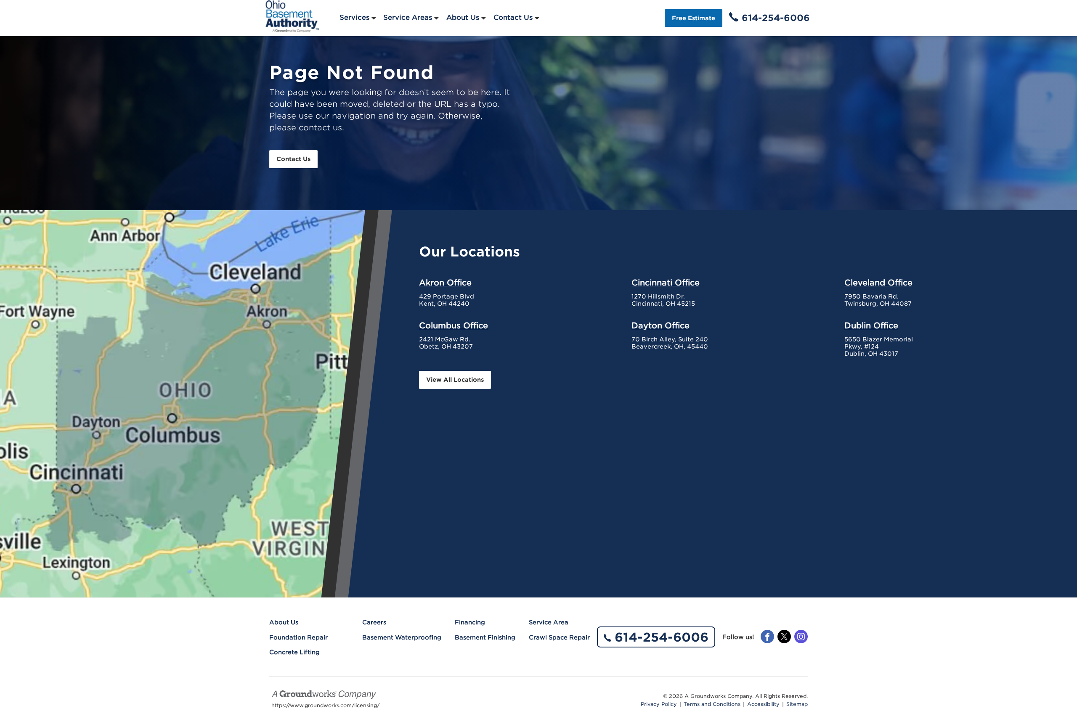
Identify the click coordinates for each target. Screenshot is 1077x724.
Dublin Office (871, 325)
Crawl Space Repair (559, 637)
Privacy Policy (659, 704)
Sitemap (797, 704)
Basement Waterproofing (401, 637)
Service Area (548, 622)
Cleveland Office (878, 282)
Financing (470, 622)
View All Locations (455, 379)
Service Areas (407, 17)
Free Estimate (693, 18)
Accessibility (763, 704)
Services (354, 17)
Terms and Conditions (712, 704)
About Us (462, 17)
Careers (374, 622)
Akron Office (445, 282)
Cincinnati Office (665, 282)
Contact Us (513, 17)
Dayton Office (660, 325)
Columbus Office (453, 325)
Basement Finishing (485, 637)
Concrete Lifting (294, 652)
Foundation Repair (298, 637)
